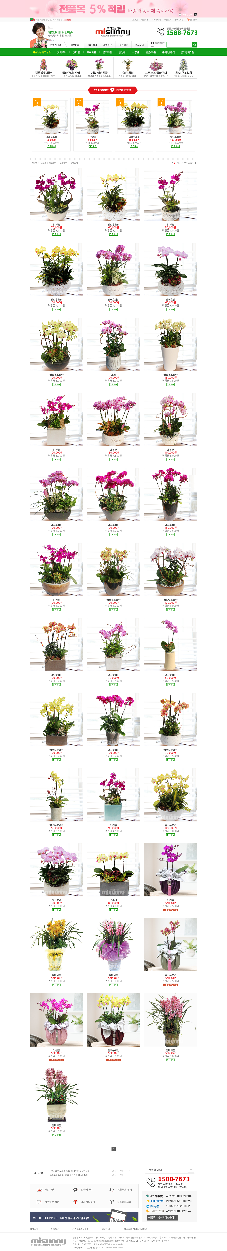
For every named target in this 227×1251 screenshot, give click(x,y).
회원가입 (144, 20)
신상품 (34, 163)
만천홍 (56, 224)
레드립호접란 (170, 600)
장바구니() (179, 20)
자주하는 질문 (52, 1202)
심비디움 (56, 975)
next (52, 27)
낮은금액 (53, 163)
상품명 (43, 163)
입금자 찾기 (87, 1190)
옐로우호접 (113, 224)
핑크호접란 (56, 525)
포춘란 (113, 900)
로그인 (135, 20)
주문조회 (167, 20)
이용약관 (55, 1229)
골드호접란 (56, 675)
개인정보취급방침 (80, 1229)
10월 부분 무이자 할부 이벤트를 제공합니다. (70, 1171)
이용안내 (106, 1229)
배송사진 (49, 1190)
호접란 (113, 450)
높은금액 (63, 163)
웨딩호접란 (113, 299)
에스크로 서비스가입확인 (135, 1229)
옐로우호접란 (56, 375)
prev (49, 27)
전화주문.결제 (124, 1190)
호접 (113, 375)
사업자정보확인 (106, 1241)
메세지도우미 (88, 1202)
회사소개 (34, 1229)
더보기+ (132, 1171)
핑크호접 (170, 299)
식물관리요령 (124, 1202)
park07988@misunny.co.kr (110, 1244)
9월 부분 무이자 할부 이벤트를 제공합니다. (69, 1175)
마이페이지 (156, 20)
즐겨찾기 (193, 20)
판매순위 (74, 163)
